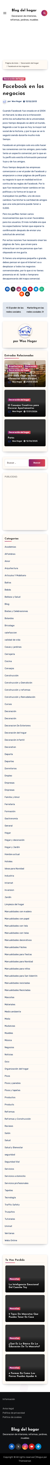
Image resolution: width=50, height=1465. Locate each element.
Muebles (9, 1033)
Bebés (8, 589)
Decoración (30, 366)
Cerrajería (10, 654)
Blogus (39, 1457)
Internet (9, 883)
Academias (10, 547)
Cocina (8, 661)
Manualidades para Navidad (19, 961)
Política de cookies (12, 1417)
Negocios (9, 1047)
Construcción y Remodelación (20, 697)
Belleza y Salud (12, 597)
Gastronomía (11, 818)
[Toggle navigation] (5, 13)
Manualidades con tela (16, 926)
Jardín (8, 897)
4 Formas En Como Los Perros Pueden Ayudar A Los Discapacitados (23, 1376)
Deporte (9, 754)
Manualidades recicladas (17, 983)
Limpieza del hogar (14, 904)
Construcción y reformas (17, 690)
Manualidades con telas (17, 933)
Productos (10, 1097)
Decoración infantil (15, 740)
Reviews (9, 1126)
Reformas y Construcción (18, 1119)
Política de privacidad (14, 1413)
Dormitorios (11, 768)
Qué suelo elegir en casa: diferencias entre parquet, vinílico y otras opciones (22, 379)
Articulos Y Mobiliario (15, 575)
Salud (8, 1140)
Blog (7, 604)
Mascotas (9, 997)
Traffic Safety (12, 1204)
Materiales (10, 1004)
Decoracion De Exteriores (18, 725)
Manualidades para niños (17, 968)
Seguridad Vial (12, 1162)
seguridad (10, 1154)
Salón (7, 1133)
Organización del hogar (17, 1069)
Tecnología (10, 1197)
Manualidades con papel (17, 918)
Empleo (8, 775)
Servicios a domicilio (15, 1176)
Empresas (10, 783)
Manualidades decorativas (18, 940)
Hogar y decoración (15, 840)
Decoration (10, 747)
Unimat (8, 1226)
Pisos (7, 1076)
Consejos (9, 668)
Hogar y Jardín (12, 847)
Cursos (8, 704)
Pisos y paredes (13, 1083)
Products (9, 1104)
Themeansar (25, 1461)
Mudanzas (10, 1026)
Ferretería (10, 804)
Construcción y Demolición (18, 682)
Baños (8, 582)
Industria (9, 875)
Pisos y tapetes (12, 1090)
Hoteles (8, 861)
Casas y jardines (13, 647)
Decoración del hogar (14, 79)
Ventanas (9, 1233)
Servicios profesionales (17, 1183)
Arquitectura (15, 366)
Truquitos (10, 1212)
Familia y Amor (12, 797)
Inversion (9, 890)
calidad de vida (12, 640)
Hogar (8, 833)
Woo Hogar (17, 101)
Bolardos (9, 618)
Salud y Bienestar (14, 1147)
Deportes (9, 761)
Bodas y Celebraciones (16, 611)
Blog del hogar (24, 10)
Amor (7, 561)
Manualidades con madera (18, 911)
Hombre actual (12, 854)
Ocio (7, 1061)
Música (8, 1040)
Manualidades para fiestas (18, 954)
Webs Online (11, 1240)
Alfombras (10, 554)
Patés (11, 438)
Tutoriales (10, 1219)
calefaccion (11, 632)
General (9, 825)
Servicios (9, 1169)
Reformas (10, 1111)
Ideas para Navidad (14, 868)
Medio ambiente (13, 1011)
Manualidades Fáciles (16, 947)
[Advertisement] (25, 44)
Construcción (12, 675)
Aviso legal (8, 1408)
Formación (10, 811)
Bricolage (9, 625)
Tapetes (9, 1190)
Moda (7, 1018)
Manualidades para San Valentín (21, 976)
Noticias (9, 1054)
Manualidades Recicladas (18, 990)
